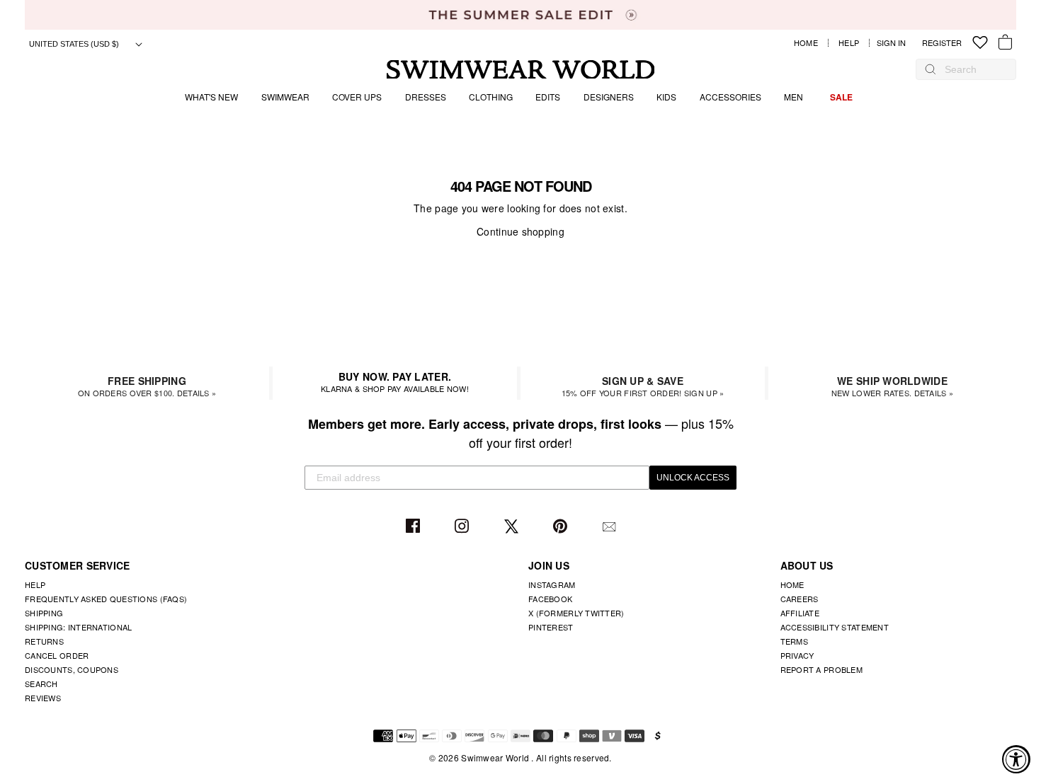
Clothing (491, 97)
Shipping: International (78, 627)
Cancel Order (57, 655)
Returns (44, 641)
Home (806, 43)
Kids (666, 97)
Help (848, 43)
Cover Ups (357, 97)
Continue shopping (520, 231)
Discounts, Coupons (71, 669)
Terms (794, 641)
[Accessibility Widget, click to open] (1016, 759)
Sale (841, 97)
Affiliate (800, 612)
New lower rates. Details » (892, 386)
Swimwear (285, 97)
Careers (799, 598)
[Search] (930, 69)
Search (41, 683)
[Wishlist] (980, 43)
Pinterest (562, 527)
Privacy (797, 655)
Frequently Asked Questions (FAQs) (106, 598)
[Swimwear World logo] (520, 69)
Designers (609, 97)
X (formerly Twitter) (576, 612)
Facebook (414, 527)
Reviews (43, 697)
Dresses (425, 97)
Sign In (895, 43)
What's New (211, 97)
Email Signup (611, 527)
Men (793, 97)
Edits (547, 97)
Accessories (730, 97)
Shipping (44, 612)
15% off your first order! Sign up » (643, 386)
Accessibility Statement (834, 627)
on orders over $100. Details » (147, 386)
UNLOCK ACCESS (692, 478)
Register (942, 43)
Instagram (463, 527)
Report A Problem (821, 669)
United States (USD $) (75, 44)
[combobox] (973, 69)
